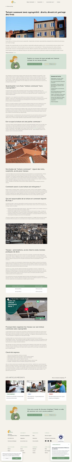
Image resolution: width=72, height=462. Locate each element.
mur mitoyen (35, 128)
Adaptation (22, 438)
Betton (9, 448)
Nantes (46, 452)
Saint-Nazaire (47, 450)
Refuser (7, 458)
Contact (58, 2)
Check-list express (54, 101)
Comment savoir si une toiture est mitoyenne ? (57, 89)
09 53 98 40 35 (11, 438)
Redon (9, 450)
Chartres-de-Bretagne (12, 441)
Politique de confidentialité (50, 438)
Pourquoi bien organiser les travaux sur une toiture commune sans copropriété (57, 98)
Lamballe (22, 450)
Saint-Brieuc (22, 452)
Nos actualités (35, 441)
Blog (33, 435)
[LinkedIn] (46, 441)
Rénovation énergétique (25, 435)
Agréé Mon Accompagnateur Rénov (12, 435)
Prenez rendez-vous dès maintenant (34, 64)
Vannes (34, 452)
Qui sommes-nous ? (50, 2)
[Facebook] (51, 441)
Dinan (21, 448)
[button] (32, 2)
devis (11, 268)
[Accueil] (10, 431)
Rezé (46, 448)
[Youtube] (48, 441)
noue (45, 91)
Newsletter (35, 438)
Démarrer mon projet (61, 458)
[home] (13, 2)
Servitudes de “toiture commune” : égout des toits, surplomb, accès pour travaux (57, 85)
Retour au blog (10, 6)
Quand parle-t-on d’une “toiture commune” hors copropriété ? (57, 79)
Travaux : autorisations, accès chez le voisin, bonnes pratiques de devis (58, 95)
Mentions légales (48, 435)
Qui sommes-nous (23, 441)
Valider (16, 458)
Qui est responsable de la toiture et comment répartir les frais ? (58, 92)
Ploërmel (34, 448)
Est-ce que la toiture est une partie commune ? (58, 82)
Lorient (34, 450)
